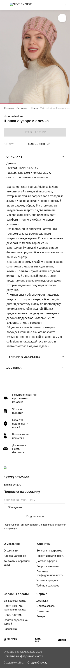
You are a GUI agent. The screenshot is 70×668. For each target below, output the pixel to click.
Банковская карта (14, 600)
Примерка (42, 611)
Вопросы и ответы (47, 566)
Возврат (41, 616)
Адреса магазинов (15, 555)
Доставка (14, 367)
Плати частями (13, 614)
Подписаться (35, 516)
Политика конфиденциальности (49, 573)
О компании (11, 550)
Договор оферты (46, 560)
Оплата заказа (45, 605)
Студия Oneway (37, 662)
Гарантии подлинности (50, 555)
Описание (14, 156)
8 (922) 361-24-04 (16, 477)
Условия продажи (47, 580)
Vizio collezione (13, 116)
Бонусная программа (49, 550)
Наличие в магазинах (23, 357)
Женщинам (15, 507)
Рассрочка (10, 628)
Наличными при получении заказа (14, 607)
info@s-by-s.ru (12, 484)
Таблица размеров (47, 585)
